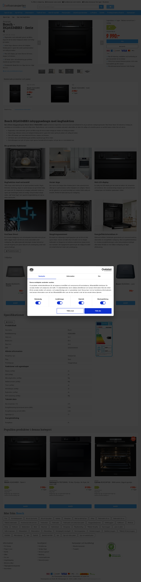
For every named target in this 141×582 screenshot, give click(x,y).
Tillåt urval (70, 311)
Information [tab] (70, 276)
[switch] (59, 302)
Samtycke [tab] (41, 276)
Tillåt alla (98, 311)
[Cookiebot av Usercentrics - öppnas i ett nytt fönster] (103, 269)
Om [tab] (99, 276)
